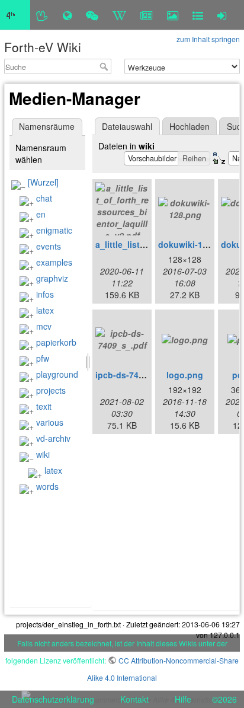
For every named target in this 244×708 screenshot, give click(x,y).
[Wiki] (119, 15)
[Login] (221, 15)
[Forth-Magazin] (146, 15)
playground (57, 374)
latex (45, 310)
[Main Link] (15, 15)
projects (51, 390)
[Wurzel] (43, 182)
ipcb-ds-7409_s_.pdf (136, 375)
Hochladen (189, 126)
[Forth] (42, 15)
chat (44, 198)
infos (45, 294)
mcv (44, 326)
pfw (42, 358)
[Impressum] (198, 15)
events (48, 246)
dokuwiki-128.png (194, 244)
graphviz (52, 278)
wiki (43, 454)
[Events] (92, 15)
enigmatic (54, 230)
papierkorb (56, 342)
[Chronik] (67, 15)
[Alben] (172, 15)
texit (44, 406)
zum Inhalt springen (208, 39)
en (41, 214)
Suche (105, 66)
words (47, 486)
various (49, 422)
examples (54, 262)
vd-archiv (53, 438)
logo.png (184, 375)
